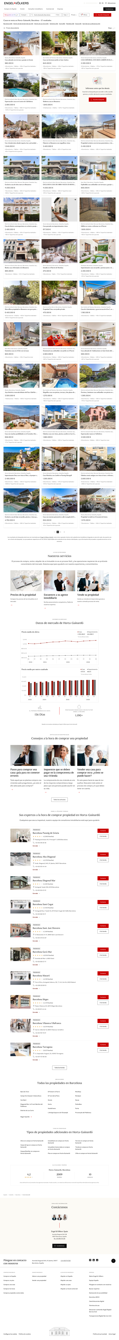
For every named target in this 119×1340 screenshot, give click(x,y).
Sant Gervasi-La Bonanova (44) (91, 23)
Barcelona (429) (7, 23)
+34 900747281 (66, 1261)
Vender (22, 9)
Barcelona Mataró (41, 975)
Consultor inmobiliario (35, 9)
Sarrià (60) (62, 23)
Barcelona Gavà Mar (42, 951)
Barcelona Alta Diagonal (44, 856)
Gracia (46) (78, 23)
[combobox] (42, 15)
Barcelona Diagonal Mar (44, 880)
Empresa (60, 9)
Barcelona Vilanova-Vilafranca (47, 1023)
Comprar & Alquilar (10, 9)
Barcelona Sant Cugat (43, 904)
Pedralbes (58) (70, 23)
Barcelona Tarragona (42, 1047)
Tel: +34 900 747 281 (59, 1238)
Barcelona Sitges (40, 999)
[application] (59, 652)
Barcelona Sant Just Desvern (46, 928)
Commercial (50, 9)
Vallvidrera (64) (54, 23)
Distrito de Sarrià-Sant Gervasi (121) (23, 23)
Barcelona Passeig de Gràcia (46, 833)
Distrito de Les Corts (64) (41, 23)
